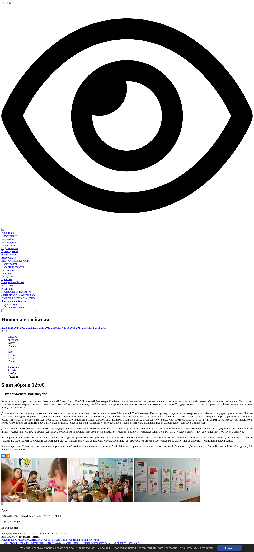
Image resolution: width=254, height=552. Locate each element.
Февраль (13, 339)
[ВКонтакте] (3, 456)
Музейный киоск (62, 539)
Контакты (94, 539)
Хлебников (8, 539)
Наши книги (80, 539)
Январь (12, 336)
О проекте (120, 542)
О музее (20, 539)
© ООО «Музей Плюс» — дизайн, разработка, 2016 (82, 542)
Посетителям (33, 539)
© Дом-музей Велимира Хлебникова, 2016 (26, 542)
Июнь (11, 354)
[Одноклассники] (8, 456)
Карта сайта (134, 542)
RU (3, 2)
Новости (46, 539)
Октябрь (13, 370)
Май (10, 351)
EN (9, 2)
